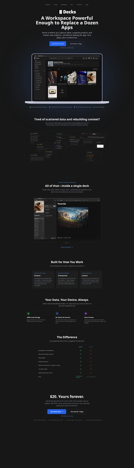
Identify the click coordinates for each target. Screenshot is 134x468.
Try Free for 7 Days (76, 44)
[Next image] (99, 219)
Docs (72, 4)
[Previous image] (34, 219)
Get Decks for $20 (58, 44)
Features (48, 4)
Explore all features (66, 247)
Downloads (64, 4)
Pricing (55, 4)
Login (87, 4)
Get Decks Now (55, 412)
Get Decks (79, 4)
